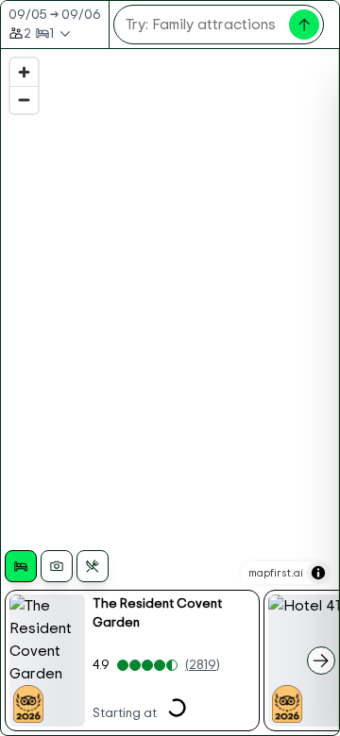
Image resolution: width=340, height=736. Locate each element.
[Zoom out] (24, 99)
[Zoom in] (24, 72)
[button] (132, 660)
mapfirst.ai (275, 572)
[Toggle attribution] (318, 572)
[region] (170, 392)
